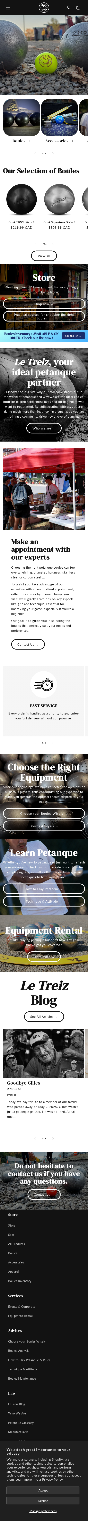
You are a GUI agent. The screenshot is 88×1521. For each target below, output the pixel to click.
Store (12, 1225)
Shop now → (44, 304)
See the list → (73, 335)
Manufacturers (18, 1432)
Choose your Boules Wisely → (44, 813)
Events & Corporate (21, 1306)
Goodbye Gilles (23, 1083)
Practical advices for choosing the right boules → (44, 316)
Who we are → (44, 428)
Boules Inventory (20, 1281)
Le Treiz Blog (16, 1404)
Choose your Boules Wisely (27, 1341)
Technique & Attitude (22, 1369)
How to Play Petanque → (44, 889)
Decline (43, 1501)
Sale (11, 1234)
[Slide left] (34, 153)
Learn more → (44, 956)
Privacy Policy (52, 1479)
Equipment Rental (20, 1316)
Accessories (57, 141)
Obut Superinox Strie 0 (59, 222)
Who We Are (17, 1413)
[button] (8, 7)
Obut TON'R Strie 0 (21, 222)
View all (44, 256)
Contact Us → (28, 644)
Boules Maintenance (22, 1378)
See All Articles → (44, 1016)
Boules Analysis (18, 1350)
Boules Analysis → (44, 826)
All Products (16, 1244)
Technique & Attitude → (44, 901)
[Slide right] (53, 153)
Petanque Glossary (21, 1422)
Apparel (13, 1271)
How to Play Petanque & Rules (29, 1360)
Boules (18, 141)
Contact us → (44, 1194)
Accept (43, 1490)
